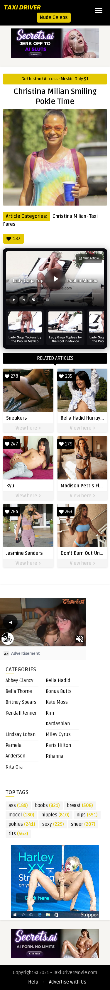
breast (80, 805)
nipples (55, 815)
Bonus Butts (59, 691)
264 (14, 512)
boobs (47, 805)
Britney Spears (21, 702)
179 (68, 444)
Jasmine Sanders (24, 553)
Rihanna (54, 756)
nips (87, 815)
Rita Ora (14, 767)
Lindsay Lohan (20, 735)
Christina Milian (69, 216)
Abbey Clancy (19, 681)
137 (17, 239)
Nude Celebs (54, 18)
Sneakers (16, 418)
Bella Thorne (19, 691)
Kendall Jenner (21, 713)
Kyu (10, 486)
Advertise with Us (67, 982)
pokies (22, 824)
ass (18, 805)
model (21, 815)
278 (14, 376)
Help (33, 982)
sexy (53, 824)
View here (27, 428)
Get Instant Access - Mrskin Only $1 (55, 79)
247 (14, 444)
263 (68, 512)
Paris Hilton (58, 745)
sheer (83, 824)
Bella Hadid (58, 681)
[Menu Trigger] (99, 10)
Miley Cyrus (58, 735)
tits (18, 834)
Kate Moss (57, 702)
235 (68, 376)
